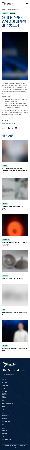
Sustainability (6, 385)
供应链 (4, 436)
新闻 (3, 406)
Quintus (4, 9)
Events (4, 388)
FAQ (3, 409)
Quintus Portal (6, 439)
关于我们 (4, 382)
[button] (9, 128)
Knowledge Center (13, 9)
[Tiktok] (18, 370)
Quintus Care (6, 421)
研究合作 (4, 433)
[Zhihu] (23, 370)
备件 (3, 424)
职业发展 (4, 391)
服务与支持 (5, 415)
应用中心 (4, 418)
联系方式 (4, 397)
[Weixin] (4, 370)
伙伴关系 (4, 430)
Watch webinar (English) (9, 123)
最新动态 (4, 394)
